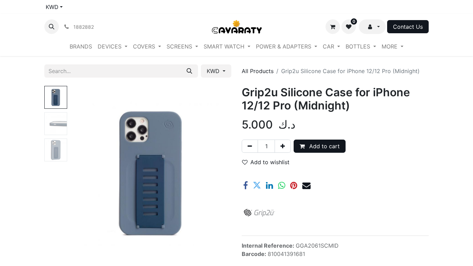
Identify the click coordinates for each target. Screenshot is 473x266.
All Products (258, 71)
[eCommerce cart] (332, 26)
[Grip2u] (259, 212)
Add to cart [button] (323, 146)
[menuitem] (81, 46)
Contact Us (408, 26)
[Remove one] (250, 146)
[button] (51, 26)
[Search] (189, 71)
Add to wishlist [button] (269, 162)
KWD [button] (214, 71)
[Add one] (283, 146)
